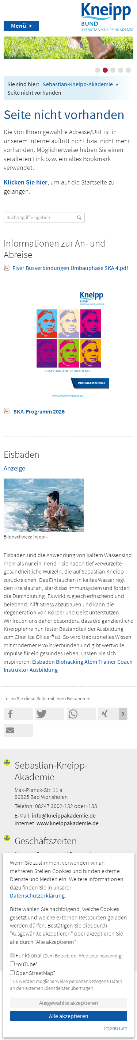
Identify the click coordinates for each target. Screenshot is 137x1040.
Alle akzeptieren (68, 1016)
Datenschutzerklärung (37, 895)
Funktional (69, 955)
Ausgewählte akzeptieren (68, 1002)
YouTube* (26, 964)
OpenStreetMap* (35, 972)
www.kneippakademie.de (68, 823)
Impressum (115, 1028)
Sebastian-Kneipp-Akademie (78, 84)
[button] (18, 714)
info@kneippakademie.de (64, 815)
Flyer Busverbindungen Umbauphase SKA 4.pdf (70, 267)
